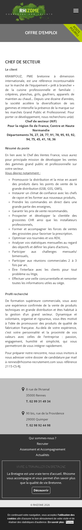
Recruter (42, 443)
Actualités (42, 455)
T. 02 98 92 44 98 (38, 425)
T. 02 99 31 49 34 (38, 401)
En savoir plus (56, 522)
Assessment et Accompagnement (42, 449)
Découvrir (41, 490)
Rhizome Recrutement (26, 11)
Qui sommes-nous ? (42, 438)
